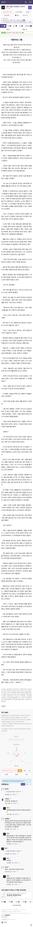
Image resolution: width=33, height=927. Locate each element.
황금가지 (4, 919)
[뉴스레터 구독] (5, 922)
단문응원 (28, 26)
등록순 (27, 784)
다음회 (16, 774)
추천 (9, 26)
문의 (2, 915)
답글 (11, 794)
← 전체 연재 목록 (16, 905)
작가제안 (30, 7)
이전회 (6, 774)
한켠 (6, 848)
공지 (15, 26)
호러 (6, 18)
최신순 (22, 784)
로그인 (16, 781)
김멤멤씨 (7, 818)
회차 (3, 26)
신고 (29, 770)
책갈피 (8, 29)
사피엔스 (7, 799)
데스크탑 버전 (4, 917)
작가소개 (25, 15)
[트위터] (2, 922)
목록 (26, 774)
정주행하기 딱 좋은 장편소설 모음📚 (13, 33)
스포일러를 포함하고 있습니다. (13, 791)
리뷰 (21, 26)
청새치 (6, 789)
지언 (8, 808)
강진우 (6, 867)
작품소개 (24, 29)
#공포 (3, 706)
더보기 (30, 22)
